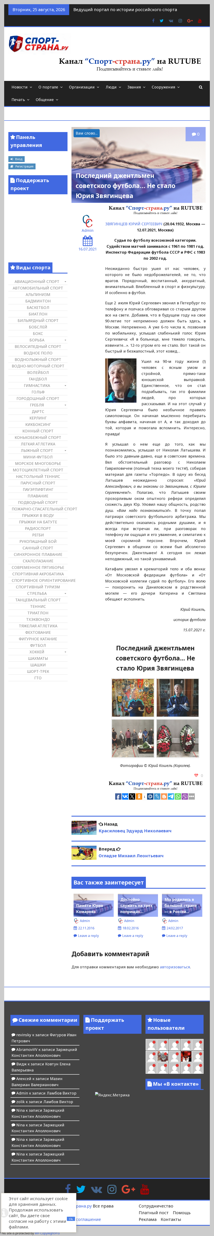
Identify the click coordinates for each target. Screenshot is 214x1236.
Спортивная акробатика (38, 573)
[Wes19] (163, 1056)
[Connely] (186, 1044)
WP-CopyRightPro (47, 1233)
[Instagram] (111, 1188)
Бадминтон (38, 300)
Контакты (171, 1219)
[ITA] (174, 1056)
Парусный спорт (37, 482)
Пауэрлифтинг (38, 489)
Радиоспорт (38, 528)
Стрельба (37, 593)
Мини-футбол (38, 456)
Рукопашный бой (38, 541)
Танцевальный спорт (38, 599)
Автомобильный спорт (38, 288)
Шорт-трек (38, 671)
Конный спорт (38, 430)
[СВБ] (163, 1068)
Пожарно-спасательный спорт (39, 508)
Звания (134, 86)
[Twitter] (81, 1188)
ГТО (38, 677)
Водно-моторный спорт (38, 365)
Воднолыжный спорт (38, 359)
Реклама (148, 1219)
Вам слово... (87, 133)
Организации (82, 86)
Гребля (37, 404)
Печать (18, 99)
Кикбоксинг (38, 424)
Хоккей (36, 651)
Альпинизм (38, 294)
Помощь (182, 1212)
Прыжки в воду (38, 515)
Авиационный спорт (37, 281)
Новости (19, 86)
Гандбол (38, 378)
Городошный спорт (38, 398)
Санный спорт (38, 547)
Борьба (36, 339)
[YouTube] (144, 1188)
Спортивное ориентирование (39, 580)
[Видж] (186, 1068)
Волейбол (38, 372)
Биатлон (38, 313)
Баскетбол (38, 307)
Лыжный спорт (37, 450)
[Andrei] (151, 1068)
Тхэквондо (38, 619)
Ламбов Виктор (61, 1093)
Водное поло (38, 352)
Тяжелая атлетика (38, 625)
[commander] (151, 1056)
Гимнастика (37, 385)
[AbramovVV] (174, 1068)
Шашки (38, 664)
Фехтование (38, 632)
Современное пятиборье (38, 567)
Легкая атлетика (38, 443)
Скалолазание (38, 560)
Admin (87, 230)
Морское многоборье (38, 463)
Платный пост (154, 1212)
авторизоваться (175, 966)
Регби (38, 534)
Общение (45, 99)
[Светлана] (197, 1044)
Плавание (38, 495)
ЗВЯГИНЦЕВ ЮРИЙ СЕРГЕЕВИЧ (133, 223)
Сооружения (163, 86)
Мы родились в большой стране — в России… (180, 905)
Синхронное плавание (38, 554)
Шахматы (38, 658)
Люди (111, 86)
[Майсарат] (186, 1056)
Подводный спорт (38, 502)
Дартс (38, 411)
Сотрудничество (156, 1206)
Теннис (38, 606)
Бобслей (38, 326)
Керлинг (38, 417)
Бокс (38, 333)
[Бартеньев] (197, 1056)
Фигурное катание (38, 638)
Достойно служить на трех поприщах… (136, 905)
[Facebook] (68, 1188)
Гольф (38, 391)
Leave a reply (88, 935)
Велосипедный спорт (38, 346)
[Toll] (151, 1044)
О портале (48, 86)
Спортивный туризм (38, 586)
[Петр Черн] (163, 1044)
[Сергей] (197, 1068)
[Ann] (174, 1044)
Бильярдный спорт (38, 320)
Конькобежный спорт (38, 437)
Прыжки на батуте (38, 521)
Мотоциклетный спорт (38, 469)
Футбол (38, 645)
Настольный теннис (38, 476)
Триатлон (37, 612)
